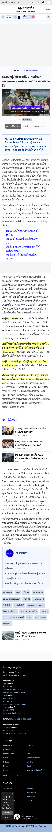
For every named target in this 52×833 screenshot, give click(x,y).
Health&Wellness (33, 757)
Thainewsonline (9, 800)
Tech (28, 749)
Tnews (29, 800)
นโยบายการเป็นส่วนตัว (35, 770)
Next (45, 636)
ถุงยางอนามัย (38, 592)
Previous (5, 636)
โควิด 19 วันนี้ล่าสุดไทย (29, 611)
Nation (5, 796)
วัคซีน (18, 592)
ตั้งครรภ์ (26, 592)
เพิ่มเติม (8, 808)
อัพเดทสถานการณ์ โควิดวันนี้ (13, 617)
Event (5, 770)
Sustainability (8, 753)
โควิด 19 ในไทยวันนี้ (10, 611)
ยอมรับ (7, 813)
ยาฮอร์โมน (7, 623)
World (5, 757)
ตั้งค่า (7, 817)
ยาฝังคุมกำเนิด (40, 617)
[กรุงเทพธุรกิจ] (26, 9)
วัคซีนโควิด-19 (39, 599)
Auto (28, 753)
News (5, 766)
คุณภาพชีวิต (7, 592)
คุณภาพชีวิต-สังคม (31, 70)
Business (6, 749)
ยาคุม (29, 617)
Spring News (31, 796)
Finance (30, 745)
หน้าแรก (17, 70)
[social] (33, 2)
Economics (7, 745)
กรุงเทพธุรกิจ (31, 792)
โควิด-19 (27, 599)
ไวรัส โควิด (44, 611)
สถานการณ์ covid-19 (35, 605)
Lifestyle (30, 761)
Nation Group (32, 788)
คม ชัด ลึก (7, 792)
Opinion (30, 766)
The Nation (7, 788)
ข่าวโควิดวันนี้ (19, 605)
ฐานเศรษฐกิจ (8, 804)
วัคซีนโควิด (7, 605)
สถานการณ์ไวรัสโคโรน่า (11, 599)
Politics (6, 761)
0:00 (7, 17)
